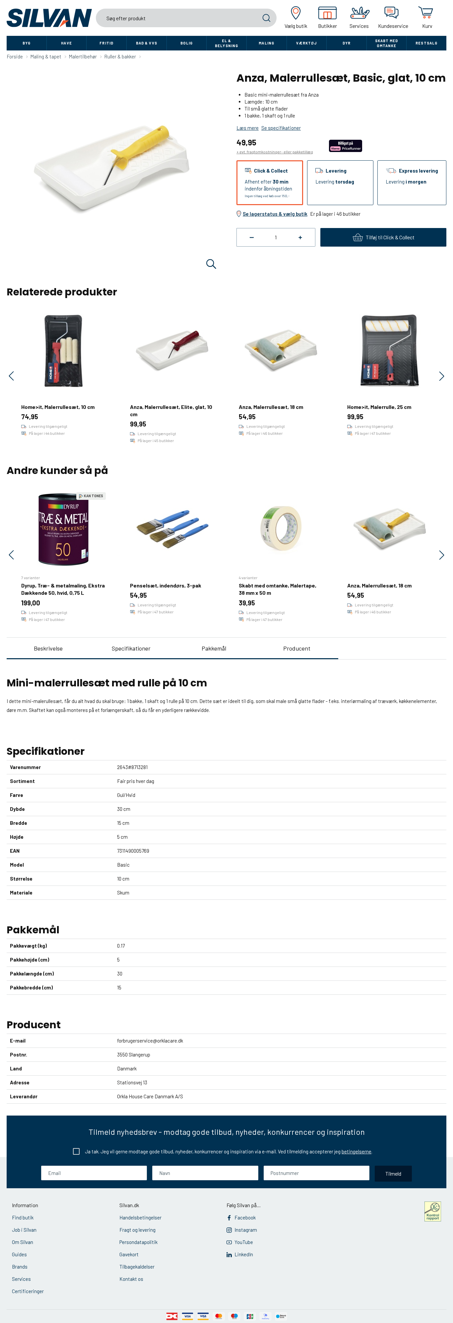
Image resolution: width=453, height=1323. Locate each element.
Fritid (106, 43)
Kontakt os (131, 1279)
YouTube (243, 1242)
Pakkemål (214, 648)
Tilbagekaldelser (137, 1267)
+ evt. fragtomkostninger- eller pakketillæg (274, 151)
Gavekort (129, 1254)
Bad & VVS (146, 43)
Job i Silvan (24, 1230)
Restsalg (426, 43)
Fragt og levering (137, 1230)
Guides (19, 1254)
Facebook (245, 1217)
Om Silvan (22, 1242)
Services (21, 1279)
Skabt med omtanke (386, 43)
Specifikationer (131, 648)
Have (66, 43)
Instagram (245, 1230)
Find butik (22, 1217)
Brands (20, 1267)
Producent (296, 648)
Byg (27, 43)
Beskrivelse (48, 648)
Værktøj (306, 43)
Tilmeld (393, 1173)
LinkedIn (243, 1254)
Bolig (186, 43)
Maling (266, 43)
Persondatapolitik (138, 1242)
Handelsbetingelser (140, 1217)
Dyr (347, 43)
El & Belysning (226, 43)
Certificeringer (28, 1291)
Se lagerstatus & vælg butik (275, 214)
